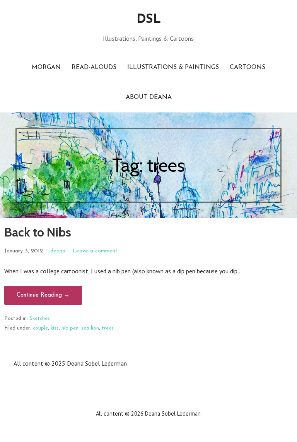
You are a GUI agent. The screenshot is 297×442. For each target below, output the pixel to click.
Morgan (46, 67)
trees (108, 328)
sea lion (90, 328)
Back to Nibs (37, 232)
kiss (55, 328)
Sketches (39, 318)
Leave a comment (95, 251)
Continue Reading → (43, 295)
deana (57, 251)
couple (40, 328)
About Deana (149, 97)
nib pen (70, 328)
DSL (148, 20)
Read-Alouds (94, 67)
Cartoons (247, 67)
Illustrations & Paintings (173, 67)
